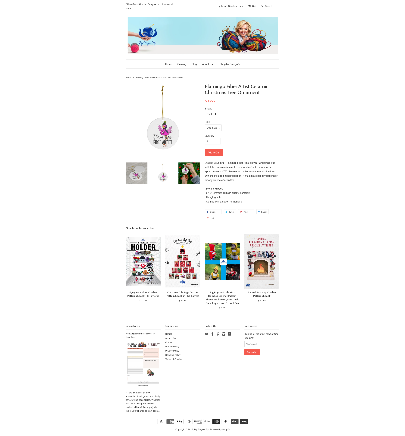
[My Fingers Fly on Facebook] (212, 334)
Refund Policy (172, 346)
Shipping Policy (173, 354)
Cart (254, 6)
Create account (235, 6)
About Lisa (208, 64)
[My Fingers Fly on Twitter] (206, 334)
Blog (194, 64)
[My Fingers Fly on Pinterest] (218, 334)
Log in (220, 6)
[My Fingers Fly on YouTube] (229, 334)
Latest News (133, 325)
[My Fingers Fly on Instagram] (223, 334)
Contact (169, 342)
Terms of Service (173, 359)
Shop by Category (230, 64)
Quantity (209, 135)
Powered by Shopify (220, 429)
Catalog (181, 64)
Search (168, 333)
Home (168, 64)
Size (207, 122)
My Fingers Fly (201, 429)
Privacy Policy (172, 350)
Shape (208, 108)
